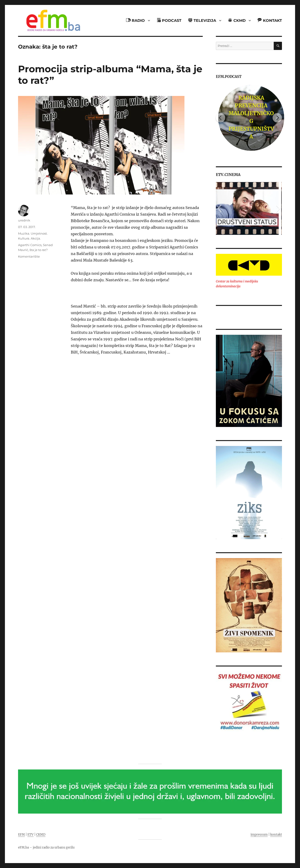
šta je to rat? (39, 250)
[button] (219, 208)
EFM (21, 835)
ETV (30, 835)
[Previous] (220, 117)
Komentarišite (29, 256)
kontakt (276, 835)
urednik (24, 220)
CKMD (40, 835)
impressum (259, 835)
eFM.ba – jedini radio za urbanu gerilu (46, 847)
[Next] (277, 117)
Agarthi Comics (29, 245)
